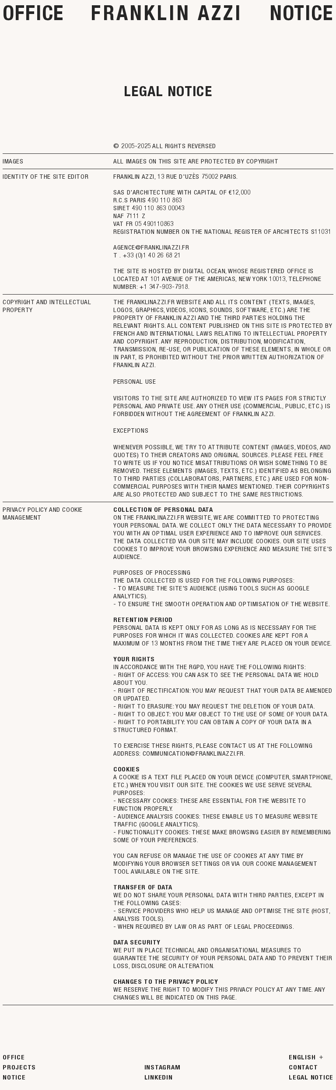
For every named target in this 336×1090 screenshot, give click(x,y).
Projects (19, 1067)
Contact (303, 1067)
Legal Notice (311, 1077)
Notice (301, 13)
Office (33, 13)
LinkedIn (158, 1077)
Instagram (162, 1067)
